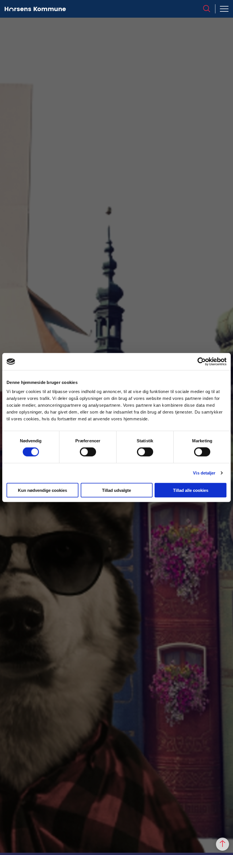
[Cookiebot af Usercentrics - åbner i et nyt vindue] (201, 361)
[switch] (88, 452)
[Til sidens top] (222, 844)
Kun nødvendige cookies (42, 490)
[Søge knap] (206, 8)
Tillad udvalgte (116, 490)
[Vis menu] (224, 8)
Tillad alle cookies (190, 490)
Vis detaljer (204, 473)
